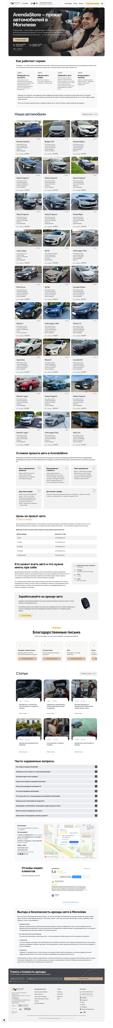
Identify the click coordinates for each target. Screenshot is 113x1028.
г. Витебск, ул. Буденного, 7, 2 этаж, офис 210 (29, 841)
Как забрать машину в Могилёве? (27, 767)
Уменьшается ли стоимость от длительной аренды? (33, 772)
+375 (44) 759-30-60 (22, 850)
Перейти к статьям (86, 673)
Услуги (75, 3)
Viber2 (83, 1004)
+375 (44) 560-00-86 (22, 848)
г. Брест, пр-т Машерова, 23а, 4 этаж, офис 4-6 (29, 837)
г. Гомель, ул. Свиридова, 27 (29, 835)
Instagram (84, 1007)
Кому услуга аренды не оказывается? (28, 786)
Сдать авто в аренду (93, 3)
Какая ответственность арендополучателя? (31, 781)
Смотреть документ (27, 658)
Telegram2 (84, 1000)
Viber (83, 1002)
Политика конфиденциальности (67, 1018)
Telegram (84, 998)
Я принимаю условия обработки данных (20, 981)
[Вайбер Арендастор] (37, 3)
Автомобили (68, 3)
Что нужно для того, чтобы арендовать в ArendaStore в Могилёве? (38, 796)
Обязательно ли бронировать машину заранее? (32, 815)
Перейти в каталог (20, 39)
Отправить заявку (83, 978)
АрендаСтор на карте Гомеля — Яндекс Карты (70, 904)
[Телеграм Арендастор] (34, 3)
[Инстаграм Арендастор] (32, 3)
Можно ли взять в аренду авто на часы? (29, 811)
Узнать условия (26, 615)
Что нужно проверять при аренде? (27, 791)
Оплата (81, 3)
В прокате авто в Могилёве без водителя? (30, 801)
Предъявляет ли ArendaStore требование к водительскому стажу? (38, 806)
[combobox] (27, 978)
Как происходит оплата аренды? (27, 776)
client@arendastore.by (88, 1009)
